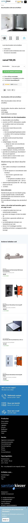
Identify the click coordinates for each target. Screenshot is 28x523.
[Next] (24, 22)
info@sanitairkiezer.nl (9, 497)
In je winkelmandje (13, 71)
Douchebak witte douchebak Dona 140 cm (13, 339)
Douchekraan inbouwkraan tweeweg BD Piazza (12, 375)
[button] (22, 2)
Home (2, 5)
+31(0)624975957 (7, 499)
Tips (2, 479)
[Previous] (3, 22)
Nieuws (3, 477)
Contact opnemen (6, 501)
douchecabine (21, 117)
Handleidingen (5, 475)
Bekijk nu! (5, 519)
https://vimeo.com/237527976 (16, 148)
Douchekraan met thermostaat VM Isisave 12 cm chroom (13, 270)
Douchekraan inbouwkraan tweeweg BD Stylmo (12, 305)
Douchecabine (5, 66)
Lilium (6, 112)
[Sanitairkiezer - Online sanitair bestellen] (7, 2)
